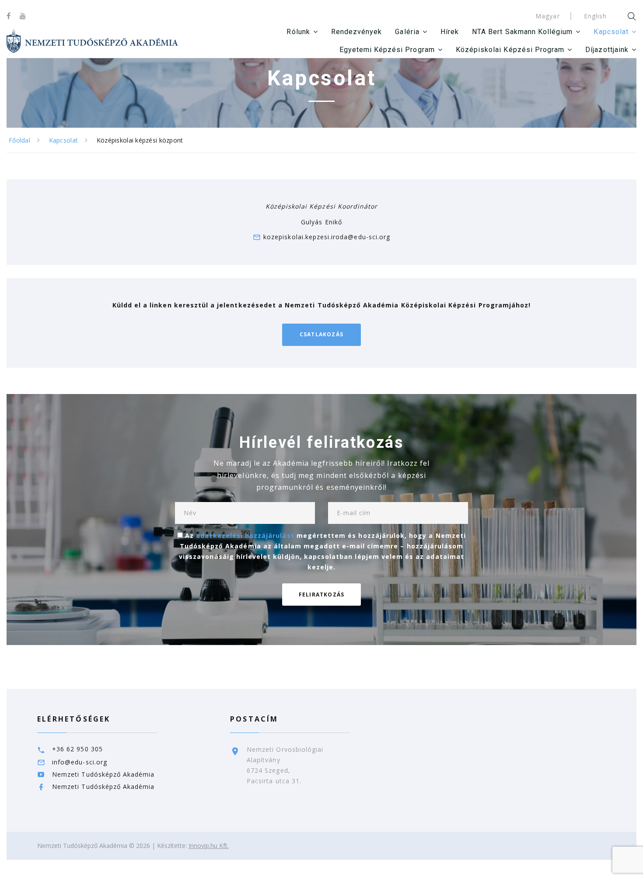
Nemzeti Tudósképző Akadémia (103, 774)
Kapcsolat (611, 32)
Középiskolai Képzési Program (510, 49)
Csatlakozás (321, 334)
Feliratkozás (321, 594)
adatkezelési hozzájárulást (245, 535)
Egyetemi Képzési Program (387, 49)
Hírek (449, 32)
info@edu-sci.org (79, 762)
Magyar (547, 16)
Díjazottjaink (607, 49)
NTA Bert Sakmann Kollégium (522, 32)
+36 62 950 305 (77, 749)
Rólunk (298, 32)
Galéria (407, 32)
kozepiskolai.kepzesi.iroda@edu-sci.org (326, 237)
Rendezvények (356, 32)
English (595, 16)
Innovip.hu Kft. (209, 845)
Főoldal (19, 140)
